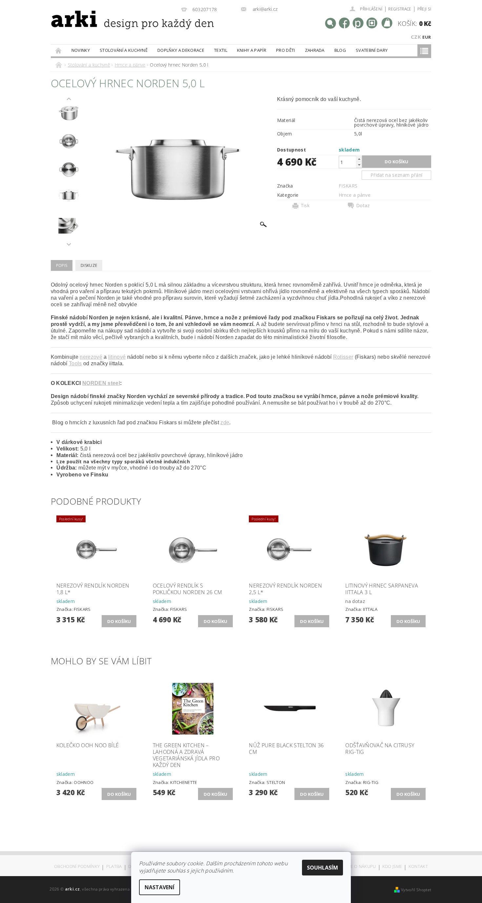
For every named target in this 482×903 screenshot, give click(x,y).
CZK (416, 36)
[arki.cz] (111, 28)
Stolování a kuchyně (124, 50)
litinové (117, 357)
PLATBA (114, 866)
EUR (426, 37)
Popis (62, 265)
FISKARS (348, 186)
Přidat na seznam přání (396, 175)
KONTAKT (418, 866)
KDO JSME (392, 866)
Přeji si (424, 9)
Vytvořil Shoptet (416, 890)
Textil (220, 50)
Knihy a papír (251, 50)
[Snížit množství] (359, 165)
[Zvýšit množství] (359, 159)
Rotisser (343, 357)
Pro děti (285, 50)
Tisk (305, 206)
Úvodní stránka (59, 50)
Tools (75, 363)
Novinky (80, 50)
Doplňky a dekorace (180, 50)
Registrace (399, 9)
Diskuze (89, 265)
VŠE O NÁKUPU (361, 866)
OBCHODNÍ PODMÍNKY (77, 866)
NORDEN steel (101, 383)
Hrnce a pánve (355, 195)
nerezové (91, 357)
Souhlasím (322, 867)
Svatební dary (372, 50)
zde (224, 422)
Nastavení (159, 887)
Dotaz (363, 206)
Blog (340, 50)
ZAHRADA (315, 50)
